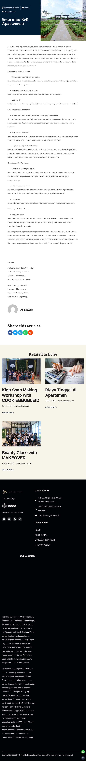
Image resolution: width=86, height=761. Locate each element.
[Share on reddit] (30, 332)
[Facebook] (15, 519)
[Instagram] (9, 519)
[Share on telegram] (20, 332)
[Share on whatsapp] (25, 332)
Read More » (8, 412)
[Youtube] (4, 519)
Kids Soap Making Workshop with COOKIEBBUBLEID (20, 395)
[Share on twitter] (15, 332)
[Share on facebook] (10, 332)
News (26, 8)
